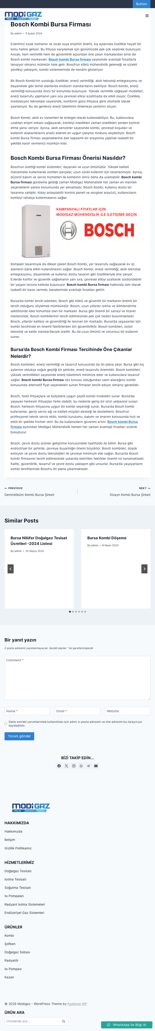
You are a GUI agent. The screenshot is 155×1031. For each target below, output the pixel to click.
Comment (15, 660)
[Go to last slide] (11, 568)
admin (18, 33)
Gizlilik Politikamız (18, 848)
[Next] (144, 568)
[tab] (70, 612)
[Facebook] (59, 766)
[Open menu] (146, 16)
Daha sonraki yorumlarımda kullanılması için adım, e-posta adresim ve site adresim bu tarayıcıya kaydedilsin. (75, 723)
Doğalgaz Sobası (17, 952)
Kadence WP (77, 1004)
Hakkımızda (13, 831)
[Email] (96, 766)
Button (141, 4)
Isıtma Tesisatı (15, 879)
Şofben (10, 944)
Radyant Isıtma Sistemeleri (25, 904)
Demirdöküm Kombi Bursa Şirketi (29, 492)
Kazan (9, 977)
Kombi (9, 935)
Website (113, 711)
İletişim (10, 840)
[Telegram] (88, 766)
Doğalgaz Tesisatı (18, 871)
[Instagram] (74, 766)
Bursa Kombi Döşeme (106, 538)
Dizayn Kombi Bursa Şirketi (130, 492)
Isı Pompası (13, 969)
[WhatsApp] (81, 766)
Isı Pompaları (14, 896)
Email (61, 711)
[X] (66, 766)
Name (12, 711)
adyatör (12, 960)
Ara (64, 1021)
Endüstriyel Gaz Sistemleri (24, 913)
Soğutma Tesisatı (18, 888)
